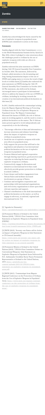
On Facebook (21, 28)
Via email (5, 30)
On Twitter (32, 28)
